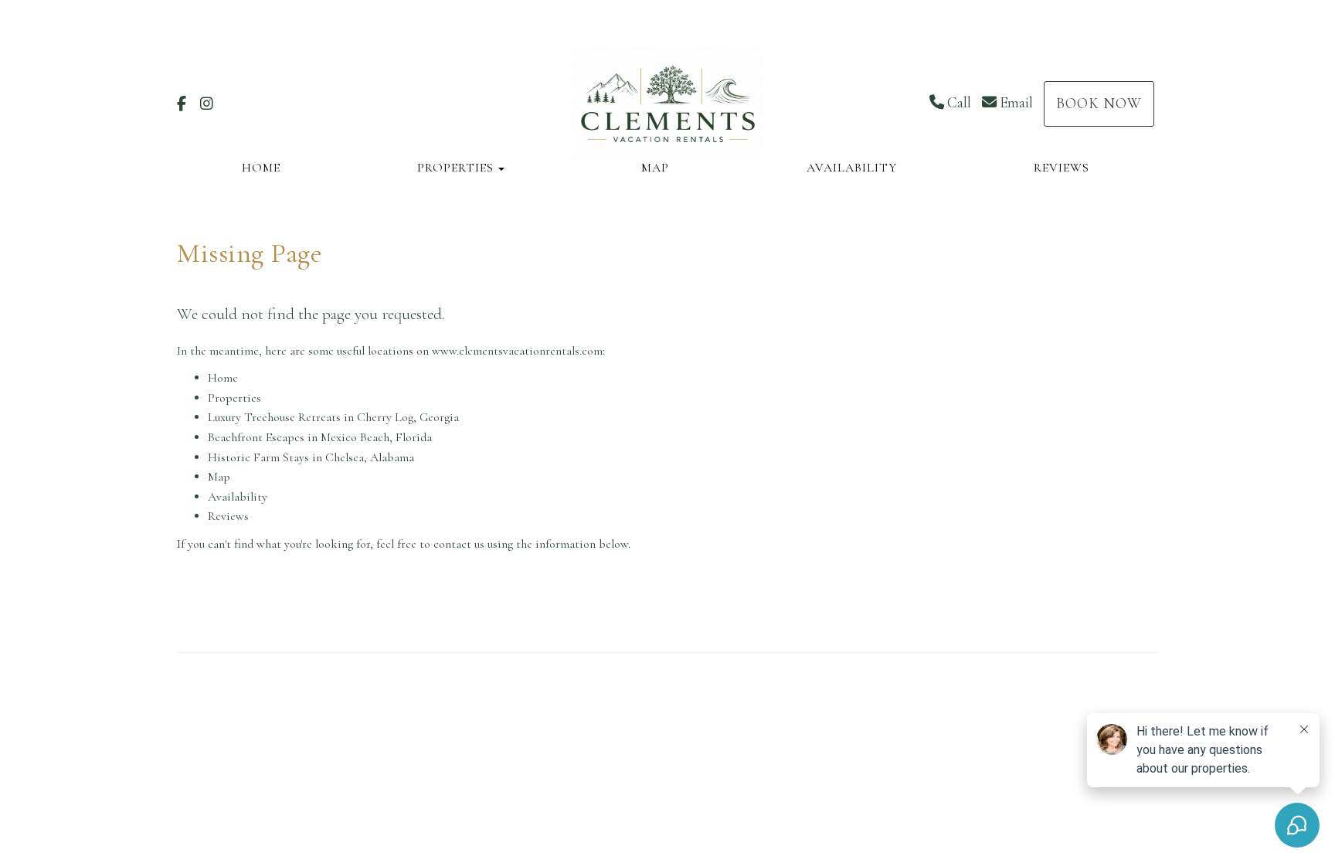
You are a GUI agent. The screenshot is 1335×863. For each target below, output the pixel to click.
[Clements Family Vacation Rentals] (667, 104)
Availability (852, 167)
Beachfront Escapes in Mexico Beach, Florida (320, 437)
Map (655, 167)
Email (1016, 102)
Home (261, 167)
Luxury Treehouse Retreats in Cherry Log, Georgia (333, 417)
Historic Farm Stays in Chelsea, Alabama (311, 457)
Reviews (1061, 167)
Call (959, 102)
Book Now (1099, 103)
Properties (455, 167)
